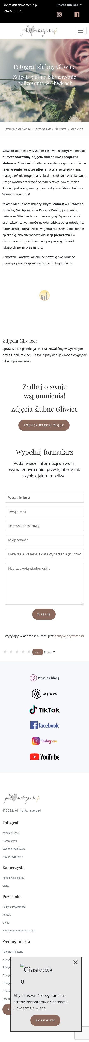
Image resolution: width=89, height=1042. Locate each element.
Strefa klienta (68, 5)
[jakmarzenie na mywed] (44, 693)
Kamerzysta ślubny (13, 877)
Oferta (5, 885)
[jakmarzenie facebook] (44, 725)
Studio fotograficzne (13, 848)
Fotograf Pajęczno (12, 951)
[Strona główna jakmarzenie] (38, 31)
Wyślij (44, 614)
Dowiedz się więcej (30, 1007)
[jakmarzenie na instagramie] (59, 17)
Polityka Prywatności (14, 907)
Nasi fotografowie (12, 856)
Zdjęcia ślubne (10, 833)
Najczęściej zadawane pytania (19, 930)
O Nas (5, 922)
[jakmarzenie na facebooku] (77, 17)
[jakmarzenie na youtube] (44, 757)
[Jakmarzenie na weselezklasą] (44, 678)
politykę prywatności (69, 636)
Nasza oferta (9, 841)
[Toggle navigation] (81, 31)
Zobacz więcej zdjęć (44, 425)
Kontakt (6, 914)
